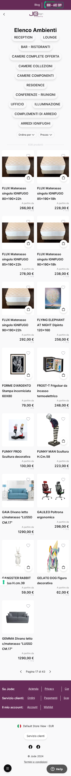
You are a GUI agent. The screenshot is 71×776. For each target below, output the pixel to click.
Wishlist (48, 707)
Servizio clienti (35, 736)
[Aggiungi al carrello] (28, 178)
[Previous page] (21, 671)
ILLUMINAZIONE (47, 104)
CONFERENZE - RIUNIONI (35, 95)
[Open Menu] (8, 768)
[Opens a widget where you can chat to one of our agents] (56, 769)
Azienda (33, 688)
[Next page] (50, 671)
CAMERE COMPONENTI (35, 76)
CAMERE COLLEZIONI (35, 66)
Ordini (31, 697)
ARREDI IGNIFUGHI (35, 123)
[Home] (4, 14)
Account (32, 707)
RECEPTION (23, 37)
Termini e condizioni (35, 761)
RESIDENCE (35, 85)
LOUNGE (50, 37)
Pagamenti (50, 697)
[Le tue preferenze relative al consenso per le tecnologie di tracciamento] (3, 582)
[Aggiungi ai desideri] (28, 156)
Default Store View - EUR (38, 726)
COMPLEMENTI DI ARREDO (36, 114)
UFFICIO (17, 104)
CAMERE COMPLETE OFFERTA (35, 56)
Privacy (49, 688)
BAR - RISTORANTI (35, 47)
